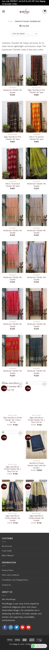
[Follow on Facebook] (5, 627)
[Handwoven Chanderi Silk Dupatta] (12, 70)
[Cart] (45, 11)
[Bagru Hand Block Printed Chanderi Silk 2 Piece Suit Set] (36, 397)
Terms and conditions (10, 575)
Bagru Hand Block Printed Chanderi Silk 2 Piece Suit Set (36, 420)
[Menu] (3, 11)
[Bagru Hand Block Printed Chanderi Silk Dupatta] (12, 495)
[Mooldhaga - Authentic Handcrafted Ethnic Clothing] (24, 11)
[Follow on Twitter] (16, 627)
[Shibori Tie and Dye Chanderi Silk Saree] (36, 116)
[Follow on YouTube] (28, 627)
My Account (7, 546)
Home (10, 21)
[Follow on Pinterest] (22, 627)
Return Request (8, 555)
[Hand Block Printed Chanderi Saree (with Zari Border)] (36, 445)
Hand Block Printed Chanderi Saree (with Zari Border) (36, 465)
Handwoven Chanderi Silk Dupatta (12, 91)
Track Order (7, 551)
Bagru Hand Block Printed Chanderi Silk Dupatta (12, 518)
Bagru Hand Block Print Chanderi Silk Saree (36, 91)
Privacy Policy (7, 570)
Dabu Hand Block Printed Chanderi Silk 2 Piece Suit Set (12, 420)
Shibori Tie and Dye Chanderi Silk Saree (36, 138)
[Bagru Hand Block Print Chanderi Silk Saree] (36, 70)
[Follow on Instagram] (10, 627)
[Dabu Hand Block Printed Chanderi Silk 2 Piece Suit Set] (12, 397)
